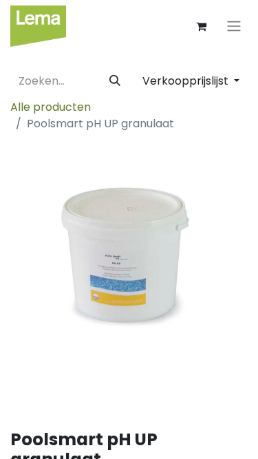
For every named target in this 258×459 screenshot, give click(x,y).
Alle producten (50, 107)
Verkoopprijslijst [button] (186, 81)
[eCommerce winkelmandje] (201, 26)
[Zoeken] (115, 81)
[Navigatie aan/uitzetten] (234, 26)
